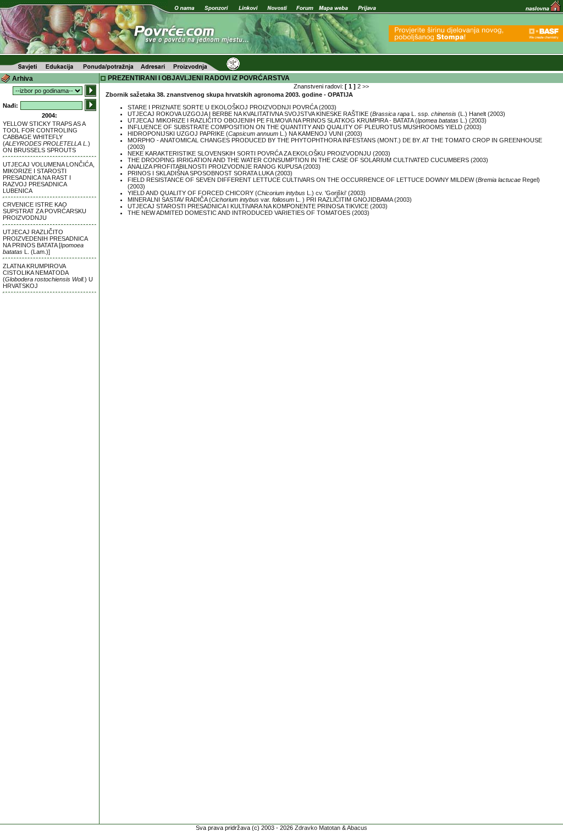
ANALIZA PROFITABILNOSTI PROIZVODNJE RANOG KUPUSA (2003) (224, 166)
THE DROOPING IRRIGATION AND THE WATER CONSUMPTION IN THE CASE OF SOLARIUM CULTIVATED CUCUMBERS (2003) (308, 160)
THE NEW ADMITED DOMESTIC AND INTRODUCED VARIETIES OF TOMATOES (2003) (248, 212)
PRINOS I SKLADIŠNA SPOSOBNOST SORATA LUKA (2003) (210, 173)
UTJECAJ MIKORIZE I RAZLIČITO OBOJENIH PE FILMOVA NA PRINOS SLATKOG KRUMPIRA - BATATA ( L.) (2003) (307, 120)
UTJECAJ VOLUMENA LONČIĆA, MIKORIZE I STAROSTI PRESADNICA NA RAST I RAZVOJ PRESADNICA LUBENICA (49, 177)
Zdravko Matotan (317, 827)
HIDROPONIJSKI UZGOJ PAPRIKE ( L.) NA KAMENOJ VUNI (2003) (245, 133)
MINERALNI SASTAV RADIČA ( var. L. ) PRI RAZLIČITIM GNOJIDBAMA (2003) (270, 199)
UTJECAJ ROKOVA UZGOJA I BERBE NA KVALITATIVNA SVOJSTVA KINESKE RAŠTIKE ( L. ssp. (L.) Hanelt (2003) (316, 113)
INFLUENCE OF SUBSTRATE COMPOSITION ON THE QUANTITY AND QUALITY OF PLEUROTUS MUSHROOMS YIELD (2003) (305, 127)
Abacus (357, 827)
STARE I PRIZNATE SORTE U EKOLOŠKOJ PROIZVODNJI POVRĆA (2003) (232, 107)
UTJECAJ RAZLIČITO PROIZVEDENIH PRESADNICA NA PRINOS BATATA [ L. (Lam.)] (45, 242)
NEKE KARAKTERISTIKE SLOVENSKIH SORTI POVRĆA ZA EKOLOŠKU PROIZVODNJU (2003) (259, 153)
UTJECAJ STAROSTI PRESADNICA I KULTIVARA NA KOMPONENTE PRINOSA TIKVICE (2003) (258, 206)
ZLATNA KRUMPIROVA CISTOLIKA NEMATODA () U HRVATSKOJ (48, 276)
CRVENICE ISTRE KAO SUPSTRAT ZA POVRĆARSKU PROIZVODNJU (44, 211)
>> (365, 86)
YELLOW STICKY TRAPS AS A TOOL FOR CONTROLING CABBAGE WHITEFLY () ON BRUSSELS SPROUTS (46, 136)
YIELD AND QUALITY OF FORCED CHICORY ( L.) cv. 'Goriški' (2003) (247, 193)
